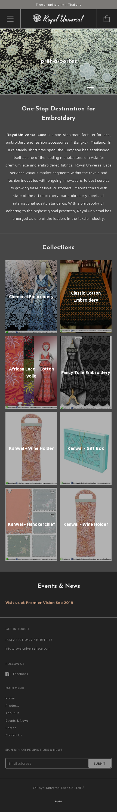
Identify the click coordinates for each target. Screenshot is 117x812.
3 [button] (108, 87)
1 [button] (90, 87)
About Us (12, 713)
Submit (99, 763)
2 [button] (99, 87)
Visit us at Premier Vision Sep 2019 (39, 602)
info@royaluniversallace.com (27, 648)
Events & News (17, 720)
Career (10, 728)
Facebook (20, 674)
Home (10, 698)
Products (12, 705)
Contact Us (13, 735)
